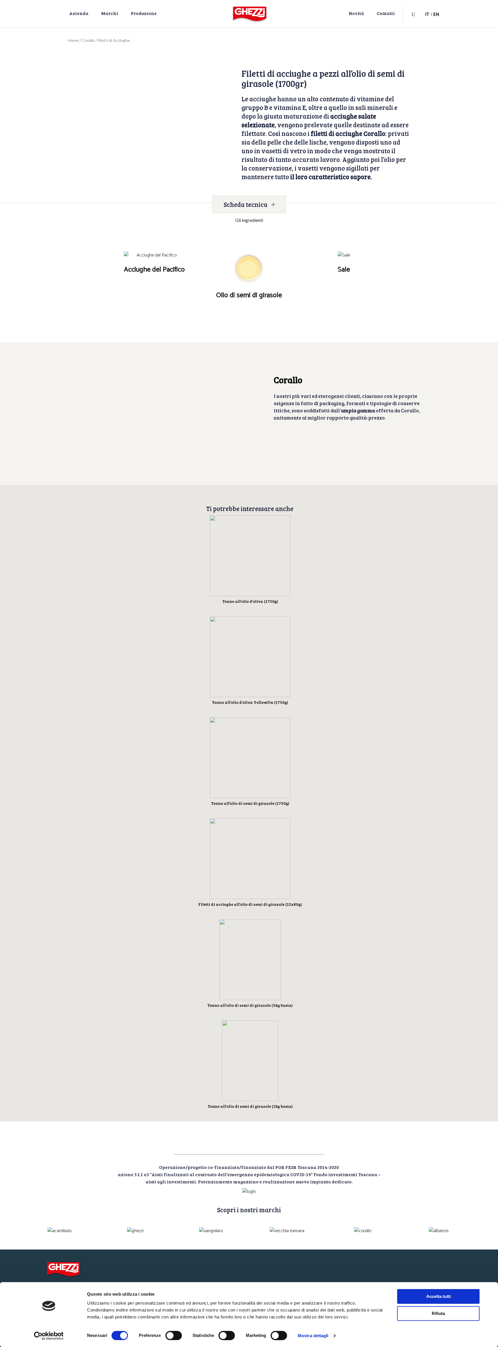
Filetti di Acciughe (114, 40)
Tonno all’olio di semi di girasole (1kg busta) (250, 1106)
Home (73, 40)
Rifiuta (438, 1313)
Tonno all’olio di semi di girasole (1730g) (250, 803)
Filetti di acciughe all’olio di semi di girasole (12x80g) (250, 904)
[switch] (173, 1335)
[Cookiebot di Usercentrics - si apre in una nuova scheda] (49, 1335)
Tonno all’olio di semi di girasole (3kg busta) (250, 1005)
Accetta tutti (438, 1296)
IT (427, 14)
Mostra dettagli (313, 1335)
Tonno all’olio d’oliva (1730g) (250, 601)
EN (436, 14)
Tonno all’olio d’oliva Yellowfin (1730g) (250, 702)
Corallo (88, 40)
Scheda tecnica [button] (245, 204)
